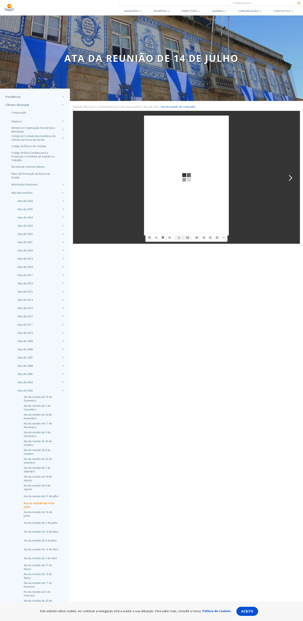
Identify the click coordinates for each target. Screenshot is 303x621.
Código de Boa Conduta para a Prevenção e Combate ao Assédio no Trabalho (33, 156)
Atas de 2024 (25, 217)
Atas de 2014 (25, 300)
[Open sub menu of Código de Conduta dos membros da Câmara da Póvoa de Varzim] (63, 138)
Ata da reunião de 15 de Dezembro (38, 398)
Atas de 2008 (25, 349)
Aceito (247, 611)
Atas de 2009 (25, 341)
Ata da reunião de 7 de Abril (40, 558)
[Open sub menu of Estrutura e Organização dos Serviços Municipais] (63, 130)
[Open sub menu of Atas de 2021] (63, 242)
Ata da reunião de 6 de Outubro (37, 452)
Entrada (77, 107)
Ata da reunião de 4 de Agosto (37, 487)
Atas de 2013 (25, 308)
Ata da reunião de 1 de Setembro (37, 469)
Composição (18, 112)
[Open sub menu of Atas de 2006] (63, 366)
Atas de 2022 (25, 234)
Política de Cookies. (216, 611)
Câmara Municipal (17, 105)
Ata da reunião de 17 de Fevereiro (38, 584)
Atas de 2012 (25, 316)
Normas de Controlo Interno (28, 167)
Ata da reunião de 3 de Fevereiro (37, 593)
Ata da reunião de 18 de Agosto (38, 478)
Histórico (16, 121)
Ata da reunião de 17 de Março (38, 567)
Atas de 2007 (25, 357)
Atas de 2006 (25, 366)
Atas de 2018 (25, 267)
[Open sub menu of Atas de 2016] (63, 283)
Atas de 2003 (25, 390)
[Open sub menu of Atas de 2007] (63, 357)
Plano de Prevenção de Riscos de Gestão (30, 175)
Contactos (281, 11)
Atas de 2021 (25, 242)
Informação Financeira (24, 184)
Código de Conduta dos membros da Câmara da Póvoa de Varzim (33, 138)
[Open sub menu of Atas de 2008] (63, 349)
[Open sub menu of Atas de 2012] (63, 316)
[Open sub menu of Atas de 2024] (63, 217)
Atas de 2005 (25, 374)
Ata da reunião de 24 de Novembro (38, 416)
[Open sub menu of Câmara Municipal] (63, 105)
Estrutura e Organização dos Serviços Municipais (33, 129)
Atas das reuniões (21, 193)
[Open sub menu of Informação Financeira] (63, 184)
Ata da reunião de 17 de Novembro (38, 425)
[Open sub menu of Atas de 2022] (63, 234)
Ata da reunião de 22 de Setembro (38, 460)
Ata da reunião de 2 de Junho (41, 523)
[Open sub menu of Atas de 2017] (63, 275)
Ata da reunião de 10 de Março (38, 576)
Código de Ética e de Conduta (28, 146)
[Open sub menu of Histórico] (63, 121)
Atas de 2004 (25, 382)
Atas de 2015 (25, 291)
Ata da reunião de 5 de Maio (40, 540)
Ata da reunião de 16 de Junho (38, 514)
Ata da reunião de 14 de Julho (39, 505)
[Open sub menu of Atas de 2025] (63, 209)
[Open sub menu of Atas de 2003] (63, 390)
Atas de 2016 (25, 283)
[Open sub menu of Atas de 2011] (63, 324)
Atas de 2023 (25, 225)
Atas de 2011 (25, 324)
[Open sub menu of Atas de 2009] (63, 341)
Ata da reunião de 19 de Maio (41, 531)
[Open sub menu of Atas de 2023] (63, 226)
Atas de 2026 (25, 201)
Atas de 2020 (25, 250)
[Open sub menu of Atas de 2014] (63, 300)
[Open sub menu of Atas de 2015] (63, 291)
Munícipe (160, 11)
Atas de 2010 (25, 333)
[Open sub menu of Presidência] (63, 97)
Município (131, 11)
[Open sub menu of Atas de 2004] (63, 382)
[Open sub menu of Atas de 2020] (63, 250)
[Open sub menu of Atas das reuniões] (63, 193)
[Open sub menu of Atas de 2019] (63, 258)
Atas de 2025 (25, 209)
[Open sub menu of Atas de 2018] (63, 267)
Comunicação (248, 11)
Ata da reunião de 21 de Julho (41, 496)
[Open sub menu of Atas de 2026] (63, 201)
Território (189, 11)
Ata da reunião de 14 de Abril (41, 549)
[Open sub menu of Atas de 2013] (63, 308)
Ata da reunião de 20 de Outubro (38, 443)
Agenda (217, 11)
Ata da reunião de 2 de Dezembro (37, 407)
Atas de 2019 (25, 258)
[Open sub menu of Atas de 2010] (63, 333)
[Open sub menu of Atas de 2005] (63, 374)
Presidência (12, 97)
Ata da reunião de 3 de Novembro (37, 434)
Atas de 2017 (25, 275)
